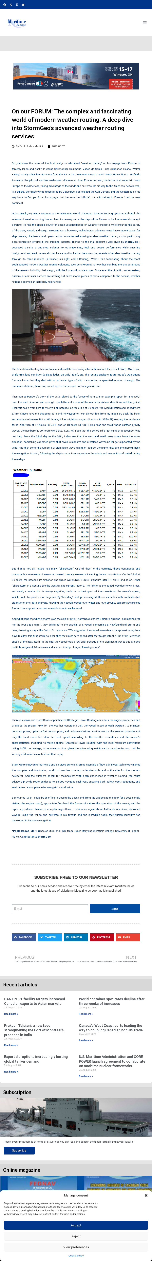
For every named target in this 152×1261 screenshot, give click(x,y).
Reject (76, 1236)
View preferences (76, 1247)
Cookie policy (76, 1255)
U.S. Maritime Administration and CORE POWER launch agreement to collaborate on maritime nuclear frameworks (112, 1061)
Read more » (11, 1014)
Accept (76, 1225)
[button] (146, 1195)
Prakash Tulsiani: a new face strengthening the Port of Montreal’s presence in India (34, 1030)
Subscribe (19, 1150)
